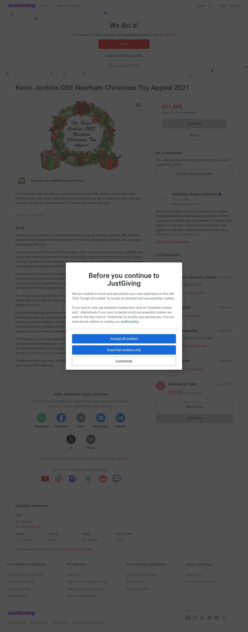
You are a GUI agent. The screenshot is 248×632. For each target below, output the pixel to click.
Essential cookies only (124, 350)
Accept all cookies (124, 339)
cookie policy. (130, 321)
